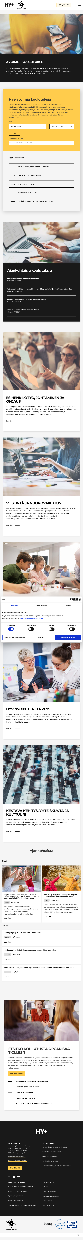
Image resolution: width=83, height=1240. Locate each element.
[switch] (31, 629)
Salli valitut (41, 637)
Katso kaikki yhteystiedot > (17, 1160)
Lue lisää (10, 421)
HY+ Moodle (47, 1201)
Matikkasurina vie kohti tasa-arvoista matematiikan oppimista (30, 950)
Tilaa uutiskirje (48, 1182)
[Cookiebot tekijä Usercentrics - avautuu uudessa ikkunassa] (72, 599)
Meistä (45, 1187)
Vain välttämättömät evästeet (15, 637)
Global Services (48, 1205)
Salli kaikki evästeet (68, 637)
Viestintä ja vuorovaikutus (51, 1152)
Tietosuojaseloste (49, 1191)
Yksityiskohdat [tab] (41, 605)
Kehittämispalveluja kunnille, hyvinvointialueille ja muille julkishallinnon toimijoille (39, 968)
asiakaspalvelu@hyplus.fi (16, 1157)
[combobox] (41, 143)
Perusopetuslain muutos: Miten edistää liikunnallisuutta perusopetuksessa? (60, 895)
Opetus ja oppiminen (49, 1156)
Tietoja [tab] (68, 605)
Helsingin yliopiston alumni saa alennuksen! (22, 933)
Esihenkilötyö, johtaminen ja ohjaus (54, 1147)
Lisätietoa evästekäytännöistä (31, 618)
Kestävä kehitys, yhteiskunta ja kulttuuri (56, 1166)
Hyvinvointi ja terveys (50, 1161)
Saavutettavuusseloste (51, 1196)
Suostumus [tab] (14, 605)
